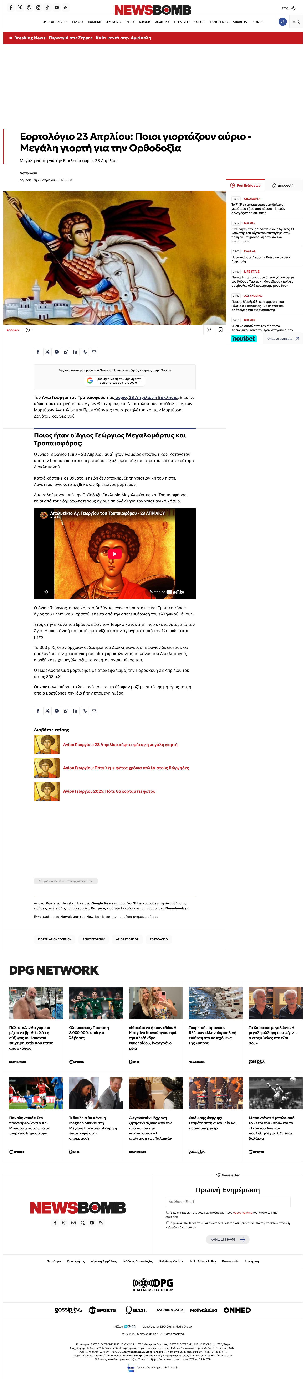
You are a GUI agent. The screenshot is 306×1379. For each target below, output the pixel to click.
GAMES (258, 22)
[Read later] (220, 330)
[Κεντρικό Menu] (296, 21)
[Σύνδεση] (282, 21)
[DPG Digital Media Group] (153, 1285)
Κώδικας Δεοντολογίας (138, 1261)
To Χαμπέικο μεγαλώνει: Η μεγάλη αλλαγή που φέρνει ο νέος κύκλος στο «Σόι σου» (272, 1035)
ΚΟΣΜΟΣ (145, 22)
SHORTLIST (241, 22)
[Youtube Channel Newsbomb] (56, 7)
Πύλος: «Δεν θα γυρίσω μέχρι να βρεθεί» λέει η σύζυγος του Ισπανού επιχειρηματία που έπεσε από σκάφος (31, 1038)
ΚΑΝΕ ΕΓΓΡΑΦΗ (223, 1239)
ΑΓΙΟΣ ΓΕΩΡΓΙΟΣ (127, 939)
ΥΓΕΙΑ (130, 22)
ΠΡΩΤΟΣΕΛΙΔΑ (218, 22)
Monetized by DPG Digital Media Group (167, 1326)
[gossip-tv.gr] (68, 1310)
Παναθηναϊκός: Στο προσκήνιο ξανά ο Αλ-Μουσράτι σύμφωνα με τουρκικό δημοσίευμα (29, 1125)
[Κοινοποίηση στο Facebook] (38, 352)
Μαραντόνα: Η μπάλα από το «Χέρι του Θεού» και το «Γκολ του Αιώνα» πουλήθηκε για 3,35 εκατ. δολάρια (271, 1128)
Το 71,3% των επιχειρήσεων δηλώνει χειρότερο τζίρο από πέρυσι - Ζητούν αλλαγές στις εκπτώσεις (258, 208)
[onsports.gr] (102, 1310)
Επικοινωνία (230, 1261)
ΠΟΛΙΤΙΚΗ (94, 22)
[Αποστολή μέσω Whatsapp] (66, 352)
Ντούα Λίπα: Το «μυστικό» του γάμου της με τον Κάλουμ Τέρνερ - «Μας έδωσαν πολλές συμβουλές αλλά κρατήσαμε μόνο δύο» (263, 281)
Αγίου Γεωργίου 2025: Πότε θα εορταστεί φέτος (109, 791)
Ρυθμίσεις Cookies (171, 1261)
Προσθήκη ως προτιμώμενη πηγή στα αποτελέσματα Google (118, 380)
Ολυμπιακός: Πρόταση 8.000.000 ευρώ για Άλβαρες (89, 1032)
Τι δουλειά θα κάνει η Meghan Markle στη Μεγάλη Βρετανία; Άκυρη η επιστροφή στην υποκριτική (93, 1128)
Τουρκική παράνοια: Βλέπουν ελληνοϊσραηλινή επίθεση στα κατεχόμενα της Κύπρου (212, 1035)
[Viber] (29, 7)
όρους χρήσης (242, 1212)
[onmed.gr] (237, 1310)
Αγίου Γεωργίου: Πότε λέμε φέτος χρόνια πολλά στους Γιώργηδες (126, 767)
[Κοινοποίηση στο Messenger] (57, 352)
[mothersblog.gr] (203, 1310)
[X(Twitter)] (20, 7)
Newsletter (69, 916)
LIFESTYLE (181, 22)
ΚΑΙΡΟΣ (199, 22)
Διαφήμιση (252, 1261)
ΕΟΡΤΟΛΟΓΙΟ (159, 939)
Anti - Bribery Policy (203, 1261)
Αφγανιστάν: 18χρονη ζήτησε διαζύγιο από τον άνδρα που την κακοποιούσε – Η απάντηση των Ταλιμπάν (150, 1128)
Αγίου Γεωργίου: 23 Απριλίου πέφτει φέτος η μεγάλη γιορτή (120, 744)
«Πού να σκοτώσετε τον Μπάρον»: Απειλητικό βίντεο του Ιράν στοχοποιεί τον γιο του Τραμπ (262, 330)
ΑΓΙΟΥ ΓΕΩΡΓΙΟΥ (93, 939)
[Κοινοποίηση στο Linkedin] (75, 352)
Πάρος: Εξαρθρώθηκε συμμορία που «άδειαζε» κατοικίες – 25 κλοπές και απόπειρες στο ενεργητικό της (257, 306)
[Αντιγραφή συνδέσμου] (209, 330)
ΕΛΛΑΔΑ (77, 22)
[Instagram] (38, 7)
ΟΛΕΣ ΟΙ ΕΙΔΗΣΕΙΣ (55, 22)
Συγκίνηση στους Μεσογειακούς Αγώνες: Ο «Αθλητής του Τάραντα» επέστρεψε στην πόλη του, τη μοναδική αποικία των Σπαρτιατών (262, 235)
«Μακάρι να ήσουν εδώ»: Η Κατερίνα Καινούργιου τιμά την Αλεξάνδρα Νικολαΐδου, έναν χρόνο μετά (153, 1038)
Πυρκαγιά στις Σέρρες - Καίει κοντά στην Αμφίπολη (100, 37)
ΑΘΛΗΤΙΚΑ (162, 22)
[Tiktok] (47, 7)
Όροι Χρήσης (76, 1261)
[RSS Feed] (66, 7)
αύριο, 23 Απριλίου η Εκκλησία (146, 397)
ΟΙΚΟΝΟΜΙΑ (113, 22)
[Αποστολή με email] (94, 352)
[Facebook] (11, 7)
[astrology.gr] (169, 1310)
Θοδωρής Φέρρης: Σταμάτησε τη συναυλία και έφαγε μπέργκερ (213, 1122)
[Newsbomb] (78, 1208)
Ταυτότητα (54, 1261)
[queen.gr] (136, 1310)
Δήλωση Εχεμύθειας (104, 1261)
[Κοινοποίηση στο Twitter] (47, 352)
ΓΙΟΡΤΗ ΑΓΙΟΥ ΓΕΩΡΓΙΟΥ (54, 939)
